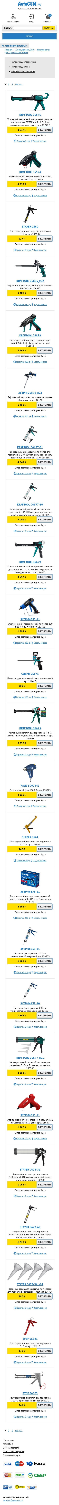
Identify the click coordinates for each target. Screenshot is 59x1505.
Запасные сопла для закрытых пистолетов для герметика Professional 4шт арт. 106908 (30, 1290)
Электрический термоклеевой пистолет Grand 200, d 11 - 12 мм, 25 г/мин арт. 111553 (30, 343)
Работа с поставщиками (13, 1451)
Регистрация (13, 21)
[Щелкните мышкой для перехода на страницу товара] (30, 102)
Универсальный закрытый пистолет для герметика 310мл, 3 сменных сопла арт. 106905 (30, 1065)
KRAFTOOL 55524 (30, 172)
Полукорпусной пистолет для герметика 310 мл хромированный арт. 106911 (30, 1399)
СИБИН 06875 (30, 674)
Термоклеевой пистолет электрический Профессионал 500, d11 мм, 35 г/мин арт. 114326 (30, 899)
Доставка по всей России (29, 8)
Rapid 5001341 (30, 785)
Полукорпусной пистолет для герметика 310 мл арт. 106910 (30, 1345)
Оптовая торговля (11, 1447)
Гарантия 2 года (23, 250)
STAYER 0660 (30, 226)
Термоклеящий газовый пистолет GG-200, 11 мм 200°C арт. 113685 (30, 178)
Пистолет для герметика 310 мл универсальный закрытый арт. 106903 (30, 955)
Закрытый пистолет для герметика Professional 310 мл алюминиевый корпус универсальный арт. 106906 (30, 1177)
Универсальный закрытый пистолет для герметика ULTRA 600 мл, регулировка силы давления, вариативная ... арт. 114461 (30, 512)
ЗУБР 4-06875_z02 (30, 393)
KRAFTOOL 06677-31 (30, 447)
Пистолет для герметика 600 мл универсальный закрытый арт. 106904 (30, 1009)
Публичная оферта (11, 1455)
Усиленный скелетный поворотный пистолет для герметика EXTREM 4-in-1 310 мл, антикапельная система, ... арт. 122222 (30, 122)
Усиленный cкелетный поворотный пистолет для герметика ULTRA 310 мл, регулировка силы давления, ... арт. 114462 (30, 569)
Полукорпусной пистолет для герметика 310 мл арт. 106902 (30, 843)
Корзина (47, 18)
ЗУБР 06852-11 (30, 619)
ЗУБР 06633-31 (30, 949)
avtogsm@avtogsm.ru (13, 1500)
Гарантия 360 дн (23, 195)
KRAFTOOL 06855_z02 (30, 281)
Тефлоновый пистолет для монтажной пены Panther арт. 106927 (30, 287)
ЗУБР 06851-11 (30, 1115)
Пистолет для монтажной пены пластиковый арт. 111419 (30, 680)
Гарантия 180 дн (23, 697)
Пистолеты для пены (20, 66)
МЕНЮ (29, 36)
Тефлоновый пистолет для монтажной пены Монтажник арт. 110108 (30, 399)
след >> (18, 84)
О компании (8, 1440)
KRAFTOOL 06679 (30, 562)
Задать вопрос (39, 141)
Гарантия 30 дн (23, 860)
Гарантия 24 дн (23, 141)
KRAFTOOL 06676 (30, 115)
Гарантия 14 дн (23, 806)
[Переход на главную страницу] (30, 3)
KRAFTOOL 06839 (30, 335)
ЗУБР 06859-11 (30, 891)
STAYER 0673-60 (30, 1227)
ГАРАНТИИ (8, 1444)
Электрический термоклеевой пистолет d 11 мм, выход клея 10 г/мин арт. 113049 (30, 1121)
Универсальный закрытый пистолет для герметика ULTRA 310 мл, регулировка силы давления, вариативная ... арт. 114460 (30, 454)
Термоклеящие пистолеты (23, 71)
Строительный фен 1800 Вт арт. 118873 (30, 790)
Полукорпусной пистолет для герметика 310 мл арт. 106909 (30, 232)
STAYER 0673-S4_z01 (30, 1284)
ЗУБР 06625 (30, 1393)
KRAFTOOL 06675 (30, 728)
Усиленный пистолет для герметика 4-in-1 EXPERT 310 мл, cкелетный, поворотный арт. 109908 (30, 735)
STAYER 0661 (30, 837)
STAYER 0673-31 (30, 1169)
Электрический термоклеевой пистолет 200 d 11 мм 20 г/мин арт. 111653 (30, 625)
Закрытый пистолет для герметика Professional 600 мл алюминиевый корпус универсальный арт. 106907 (30, 1234)
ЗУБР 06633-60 (30, 1003)
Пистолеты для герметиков (23, 62)
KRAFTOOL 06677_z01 (30, 1058)
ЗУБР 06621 (30, 1339)
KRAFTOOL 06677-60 (30, 504)
